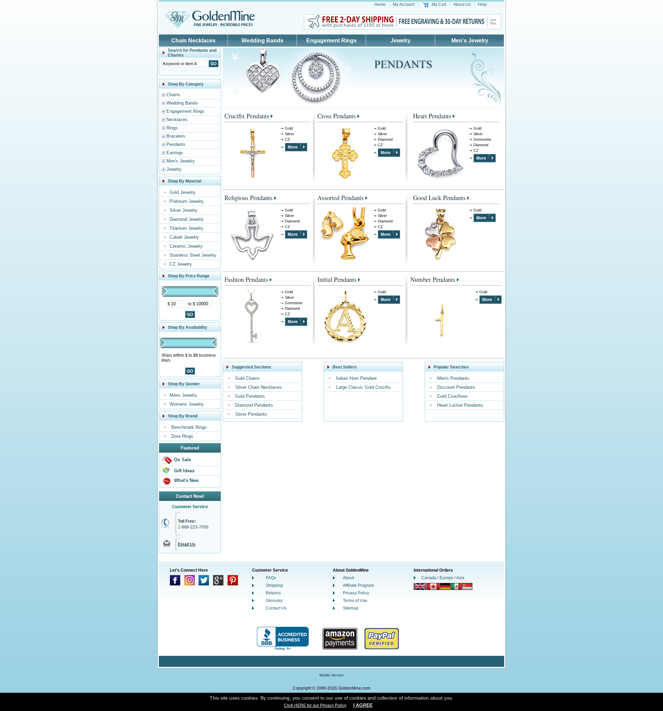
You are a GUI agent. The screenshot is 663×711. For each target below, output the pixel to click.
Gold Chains (247, 378)
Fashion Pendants (246, 279)
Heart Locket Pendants (460, 405)
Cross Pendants (336, 115)
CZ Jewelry (181, 264)
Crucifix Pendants (246, 115)
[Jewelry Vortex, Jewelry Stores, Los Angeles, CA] (283, 639)
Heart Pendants (432, 115)
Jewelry (401, 40)
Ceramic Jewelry (186, 246)
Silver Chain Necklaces (258, 387)
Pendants (175, 144)
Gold (289, 128)
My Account (403, 4)
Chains (173, 94)
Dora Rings (182, 436)
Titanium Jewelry (186, 228)
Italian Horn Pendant (356, 378)
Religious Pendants (248, 197)
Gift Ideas (184, 470)
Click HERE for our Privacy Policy (315, 705)
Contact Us (276, 608)
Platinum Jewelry (187, 201)
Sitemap (350, 608)
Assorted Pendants (340, 197)
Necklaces (177, 119)
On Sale (182, 459)
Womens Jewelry (187, 404)
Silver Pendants (251, 414)
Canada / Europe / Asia (442, 577)
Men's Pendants (453, 378)
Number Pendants (432, 279)
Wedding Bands (262, 40)
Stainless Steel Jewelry (193, 255)
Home (380, 4)
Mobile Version (331, 675)
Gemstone (482, 139)
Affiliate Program (358, 585)
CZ (287, 139)
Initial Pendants (336, 279)
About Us (462, 4)
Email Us (186, 544)
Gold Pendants (250, 396)
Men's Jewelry (469, 40)
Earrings (174, 152)
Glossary (274, 600)
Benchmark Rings (189, 427)
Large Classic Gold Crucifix (363, 387)
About (348, 577)
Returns (273, 593)
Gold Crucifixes (452, 396)
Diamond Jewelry (187, 219)
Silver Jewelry (184, 210)
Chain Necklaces (193, 40)
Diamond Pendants (254, 405)
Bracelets (175, 136)
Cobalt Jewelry (184, 237)
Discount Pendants (456, 387)
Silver (289, 134)
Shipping (274, 585)
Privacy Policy (356, 593)
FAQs (271, 577)
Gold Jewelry (182, 192)
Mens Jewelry (183, 395)
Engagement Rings (331, 40)
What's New (186, 480)
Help (482, 4)
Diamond (385, 139)
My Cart (439, 4)
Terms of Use (355, 600)
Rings (172, 127)
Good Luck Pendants (439, 197)
